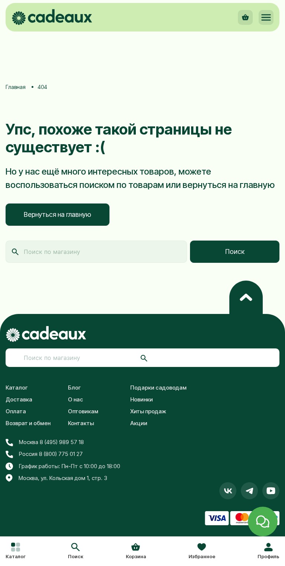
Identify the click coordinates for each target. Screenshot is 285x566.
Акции (138, 423)
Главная (16, 87)
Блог (74, 387)
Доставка (19, 399)
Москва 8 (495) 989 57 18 (51, 442)
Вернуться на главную (57, 214)
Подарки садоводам (158, 387)
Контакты (81, 423)
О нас (75, 399)
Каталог (17, 387)
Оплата (16, 411)
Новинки (141, 399)
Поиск (235, 251)
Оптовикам (83, 411)
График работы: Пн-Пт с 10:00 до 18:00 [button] (69, 466)
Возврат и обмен (28, 423)
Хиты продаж (148, 411)
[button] (75, 551)
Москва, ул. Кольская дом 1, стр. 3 (63, 477)
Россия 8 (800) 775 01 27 (51, 453)
